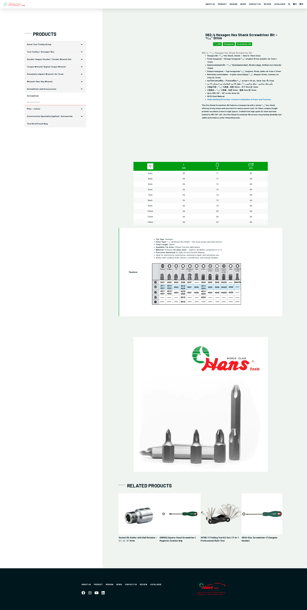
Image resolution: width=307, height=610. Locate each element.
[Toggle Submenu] (82, 44)
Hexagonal (229, 44)
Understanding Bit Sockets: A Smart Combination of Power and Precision (239, 99)
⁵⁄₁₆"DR (217, 44)
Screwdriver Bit (244, 44)
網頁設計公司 (202, 594)
